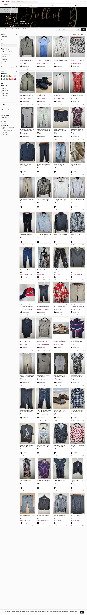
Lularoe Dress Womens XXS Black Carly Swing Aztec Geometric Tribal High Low (77, 376)
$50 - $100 (5, 90)
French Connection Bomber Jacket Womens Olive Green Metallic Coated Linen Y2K (43, 200)
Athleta (4, 53)
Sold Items (4, 132)
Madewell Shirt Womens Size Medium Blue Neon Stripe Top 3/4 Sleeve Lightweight (44, 481)
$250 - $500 (5, 93)
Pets (34, 5)
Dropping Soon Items (7, 130)
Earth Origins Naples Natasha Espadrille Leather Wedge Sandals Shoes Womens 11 (60, 340)
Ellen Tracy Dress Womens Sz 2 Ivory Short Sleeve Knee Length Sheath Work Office (27, 130)
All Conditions (5, 115)
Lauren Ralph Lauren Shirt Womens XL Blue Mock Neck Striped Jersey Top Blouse (77, 340)
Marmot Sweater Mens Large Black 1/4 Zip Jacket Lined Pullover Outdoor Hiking (60, 235)
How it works (71, 5)
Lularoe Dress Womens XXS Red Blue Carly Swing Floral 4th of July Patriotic (77, 130)
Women (12, 5)
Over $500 (4, 95)
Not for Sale (5, 134)
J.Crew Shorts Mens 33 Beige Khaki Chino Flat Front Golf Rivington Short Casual (77, 305)
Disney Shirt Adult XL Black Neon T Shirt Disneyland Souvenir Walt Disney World (26, 446)
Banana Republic (6, 54)
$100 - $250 (5, 92)
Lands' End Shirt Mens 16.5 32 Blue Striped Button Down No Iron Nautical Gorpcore (77, 200)
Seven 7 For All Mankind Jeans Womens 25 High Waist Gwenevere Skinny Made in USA (27, 270)
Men (16, 5)
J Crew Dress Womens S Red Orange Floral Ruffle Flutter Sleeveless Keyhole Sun (77, 94)
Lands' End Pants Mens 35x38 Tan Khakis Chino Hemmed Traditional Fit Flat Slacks (27, 376)
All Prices (4, 85)
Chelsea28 (4, 61)
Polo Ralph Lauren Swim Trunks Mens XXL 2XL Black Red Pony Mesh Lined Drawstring (60, 130)
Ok (82, 612)
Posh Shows (59, 5)
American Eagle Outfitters (8, 51)
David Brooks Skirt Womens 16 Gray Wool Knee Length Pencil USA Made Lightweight (77, 516)
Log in (80, 1)
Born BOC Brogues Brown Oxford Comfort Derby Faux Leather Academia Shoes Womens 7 (60, 411)
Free (3, 108)
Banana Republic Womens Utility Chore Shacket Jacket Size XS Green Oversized (26, 94)
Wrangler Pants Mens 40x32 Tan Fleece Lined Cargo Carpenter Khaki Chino (77, 165)
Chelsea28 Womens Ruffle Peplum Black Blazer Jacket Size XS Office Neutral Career (75, 481)
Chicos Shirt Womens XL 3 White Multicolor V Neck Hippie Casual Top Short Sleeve (60, 200)
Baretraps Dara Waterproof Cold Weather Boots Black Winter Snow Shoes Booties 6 (41, 94)
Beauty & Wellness (41, 5)
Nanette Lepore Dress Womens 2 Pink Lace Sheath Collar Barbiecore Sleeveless (59, 94)
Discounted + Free (6, 109)
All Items (4, 106)
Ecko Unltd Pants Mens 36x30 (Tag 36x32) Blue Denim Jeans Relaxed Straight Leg (44, 411)
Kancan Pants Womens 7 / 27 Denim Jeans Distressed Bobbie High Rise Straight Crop (60, 165)
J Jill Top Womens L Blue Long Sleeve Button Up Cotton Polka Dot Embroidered (44, 235)
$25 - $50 (4, 88)
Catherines (4, 59)
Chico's (4, 63)
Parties (53, 5)
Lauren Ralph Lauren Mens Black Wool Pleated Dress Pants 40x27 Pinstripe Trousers (43, 305)
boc (3, 58)
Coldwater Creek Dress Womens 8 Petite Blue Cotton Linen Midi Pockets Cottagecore (43, 59)
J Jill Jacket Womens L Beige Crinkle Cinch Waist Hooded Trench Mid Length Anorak (60, 59)
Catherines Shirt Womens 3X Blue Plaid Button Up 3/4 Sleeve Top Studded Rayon (77, 411)
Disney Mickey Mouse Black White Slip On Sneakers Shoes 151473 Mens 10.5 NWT (42, 270)
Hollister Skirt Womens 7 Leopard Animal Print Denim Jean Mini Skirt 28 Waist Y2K (77, 59)
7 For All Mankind (6, 49)
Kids (20, 5)
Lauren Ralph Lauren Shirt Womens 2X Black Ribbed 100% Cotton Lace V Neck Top (77, 270)
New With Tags (5, 117)
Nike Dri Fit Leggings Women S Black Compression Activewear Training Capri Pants (43, 165)
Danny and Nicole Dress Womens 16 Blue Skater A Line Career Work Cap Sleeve (60, 481)
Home (23, 5)
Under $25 (4, 87)
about (78, 29)
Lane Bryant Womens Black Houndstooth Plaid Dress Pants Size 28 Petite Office (25, 516)
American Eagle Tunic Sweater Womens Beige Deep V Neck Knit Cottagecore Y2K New (42, 340)
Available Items (5, 125)
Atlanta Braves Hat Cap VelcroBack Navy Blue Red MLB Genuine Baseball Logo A (27, 305)
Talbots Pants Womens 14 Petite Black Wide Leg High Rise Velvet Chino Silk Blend (26, 235)
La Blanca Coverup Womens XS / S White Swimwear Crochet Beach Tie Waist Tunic (60, 376)
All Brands (4, 48)
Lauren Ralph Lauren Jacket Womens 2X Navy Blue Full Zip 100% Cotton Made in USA (26, 165)
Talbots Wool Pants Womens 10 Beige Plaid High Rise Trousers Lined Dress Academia (26, 200)
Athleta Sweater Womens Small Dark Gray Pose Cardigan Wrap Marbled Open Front (59, 516)
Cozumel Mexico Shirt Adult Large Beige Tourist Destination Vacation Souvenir (43, 376)
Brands (48, 5)
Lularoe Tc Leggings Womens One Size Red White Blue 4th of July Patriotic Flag (43, 130)
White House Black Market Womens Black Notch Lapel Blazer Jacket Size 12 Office (43, 516)
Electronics (29, 5)
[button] (13, 1)
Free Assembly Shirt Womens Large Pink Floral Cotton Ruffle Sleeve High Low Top (77, 446)
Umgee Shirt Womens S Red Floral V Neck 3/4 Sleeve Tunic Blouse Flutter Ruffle (60, 305)
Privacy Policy (67, 613)
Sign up (84, 1)
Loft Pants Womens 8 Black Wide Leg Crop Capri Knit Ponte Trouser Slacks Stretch (26, 411)
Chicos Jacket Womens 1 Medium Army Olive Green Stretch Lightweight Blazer (26, 59)
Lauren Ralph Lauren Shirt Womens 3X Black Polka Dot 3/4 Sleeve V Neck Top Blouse (60, 446)
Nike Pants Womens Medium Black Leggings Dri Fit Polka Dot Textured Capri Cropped (60, 270)
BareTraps (4, 56)
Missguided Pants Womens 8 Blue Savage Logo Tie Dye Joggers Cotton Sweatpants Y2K (43, 446)
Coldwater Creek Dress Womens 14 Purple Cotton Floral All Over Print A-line (26, 481)
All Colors (4, 73)
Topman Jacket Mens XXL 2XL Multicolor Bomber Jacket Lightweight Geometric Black (77, 235)
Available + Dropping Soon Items (8, 128)
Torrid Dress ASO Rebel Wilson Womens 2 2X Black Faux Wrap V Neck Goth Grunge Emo (25, 340)
